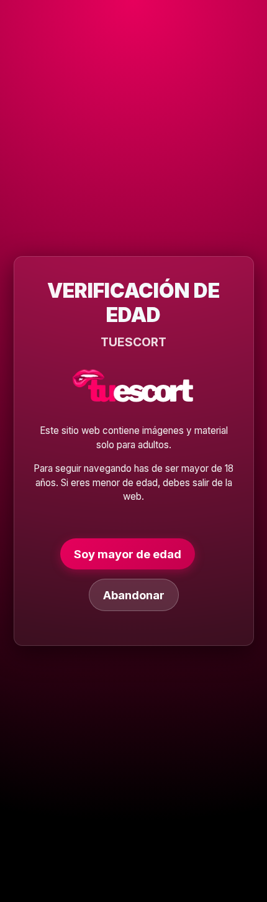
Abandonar (134, 595)
